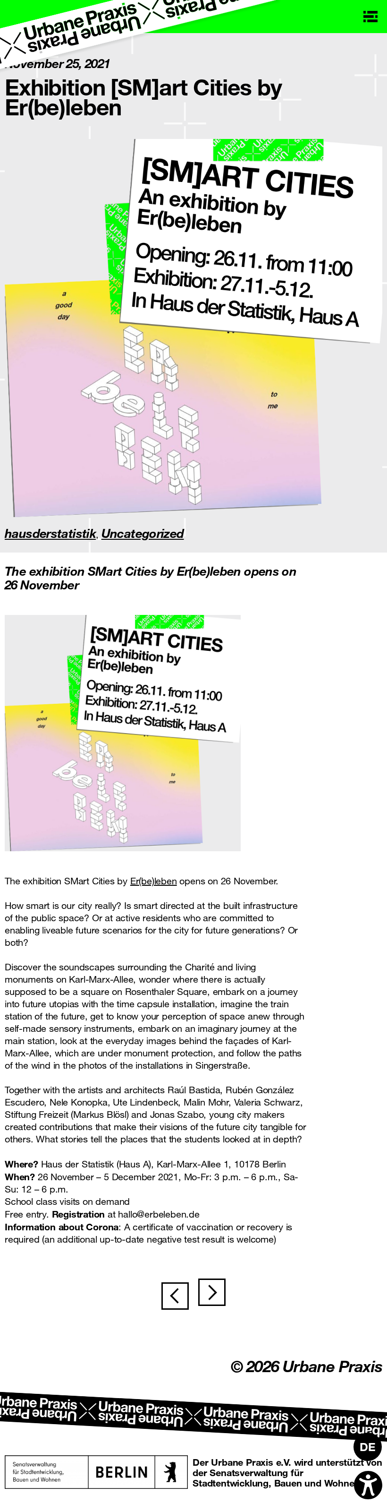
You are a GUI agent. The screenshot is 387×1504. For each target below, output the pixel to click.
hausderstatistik (50, 533)
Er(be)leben (153, 880)
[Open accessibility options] (368, 1485)
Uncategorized (142, 533)
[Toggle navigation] (370, 16)
